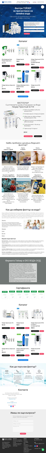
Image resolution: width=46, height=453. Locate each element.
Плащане (27, 1)
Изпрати (27, 33)
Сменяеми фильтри (17, 443)
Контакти (24, 2)
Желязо (4, 220)
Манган (4, 229)
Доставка (19, 2)
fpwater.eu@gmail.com (12, 402)
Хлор (3, 231)
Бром (3, 235)
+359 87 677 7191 (40, 2)
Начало (18, 1)
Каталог (22, 1)
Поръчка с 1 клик (28, 136)
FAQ (24, 443)
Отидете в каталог (23, 96)
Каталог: (15, 438)
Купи (27, 64)
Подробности (20, 64)
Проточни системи (17, 439)
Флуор (3, 233)
